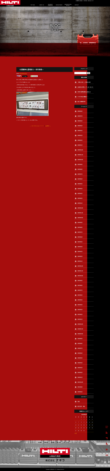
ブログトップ (84, 68)
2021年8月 (80, 387)
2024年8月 (80, 227)
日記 (79, 401)
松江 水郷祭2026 (81, 101)
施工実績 (68, 5)
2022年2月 (80, 372)
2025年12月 (80, 150)
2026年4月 (80, 130)
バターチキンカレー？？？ (37, 126)
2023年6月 (80, 295)
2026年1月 (80, 145)
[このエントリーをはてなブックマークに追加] (17, 76)
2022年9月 (80, 338)
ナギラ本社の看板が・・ (83, 96)
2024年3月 (80, 251)
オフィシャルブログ (76, 442)
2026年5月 (80, 125)
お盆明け (48, 126)
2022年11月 (80, 329)
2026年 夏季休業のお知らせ (84, 91)
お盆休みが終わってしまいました (85, 87)
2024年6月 (80, 237)
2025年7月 (80, 174)
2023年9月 (80, 280)
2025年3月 (80, 193)
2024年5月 (80, 241)
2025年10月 (80, 159)
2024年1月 (80, 261)
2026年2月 (80, 140)
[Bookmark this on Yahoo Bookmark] (20, 76)
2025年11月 (80, 154)
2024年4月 (80, 246)
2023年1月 (80, 319)
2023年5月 (80, 300)
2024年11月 (80, 212)
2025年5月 (80, 183)
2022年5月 (80, 358)
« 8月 (75, 433)
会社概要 (41, 5)
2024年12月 (80, 208)
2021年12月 (80, 382)
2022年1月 (80, 377)
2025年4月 (80, 188)
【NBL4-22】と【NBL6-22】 (84, 82)
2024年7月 (80, 232)
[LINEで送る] (34, 76)
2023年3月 (80, 309)
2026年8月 (80, 111)
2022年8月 (80, 343)
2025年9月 (80, 164)
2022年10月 (80, 333)
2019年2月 (80, 391)
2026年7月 (80, 116)
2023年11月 (80, 271)
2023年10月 (80, 275)
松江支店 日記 (81, 406)
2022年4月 (80, 362)
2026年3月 (80, 135)
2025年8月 (80, 169)
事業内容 (50, 5)
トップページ (33, 5)
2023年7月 (80, 290)
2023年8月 (80, 285)
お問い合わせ (77, 5)
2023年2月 (80, 314)
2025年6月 (80, 179)
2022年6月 (80, 353)
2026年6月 (80, 121)
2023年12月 (80, 266)
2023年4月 (80, 304)
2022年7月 (80, 348)
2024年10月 (80, 217)
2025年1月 (80, 203)
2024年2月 (80, 256)
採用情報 (59, 5)
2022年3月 (80, 367)
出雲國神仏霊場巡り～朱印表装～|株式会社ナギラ (85, 0)
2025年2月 (80, 198)
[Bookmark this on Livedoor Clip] (19, 76)
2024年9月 (80, 222)
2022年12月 (80, 324)
